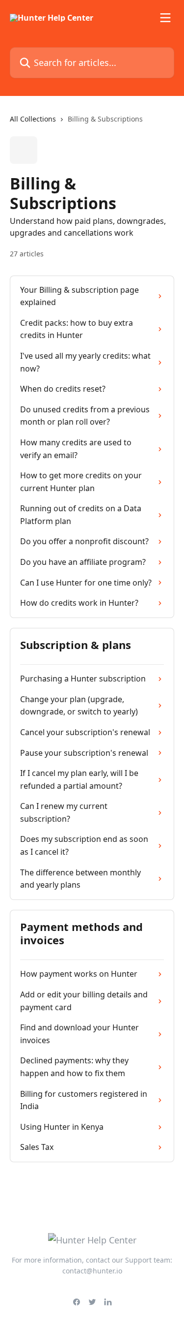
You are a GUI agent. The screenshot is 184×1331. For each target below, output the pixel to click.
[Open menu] (165, 18)
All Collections (33, 119)
